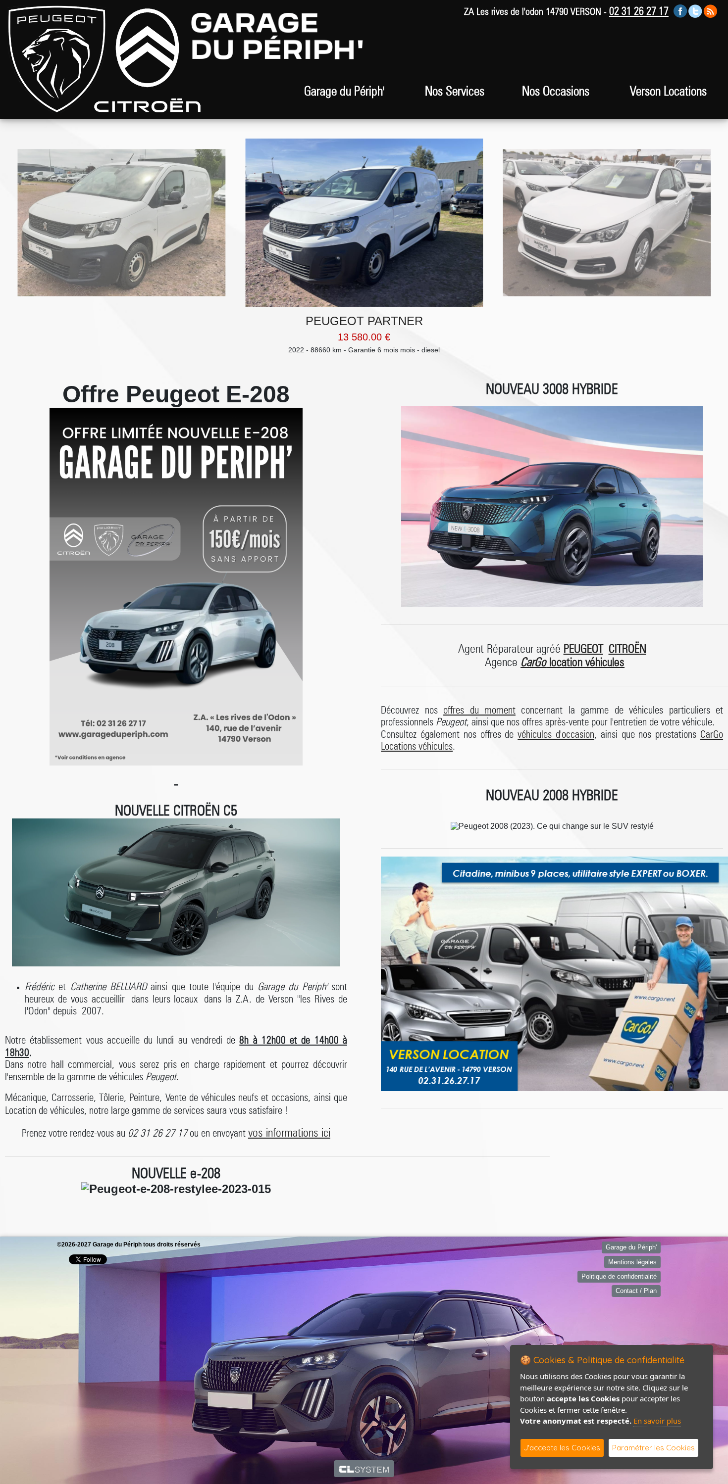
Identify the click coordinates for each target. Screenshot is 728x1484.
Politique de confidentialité (619, 1276)
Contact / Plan (636, 1290)
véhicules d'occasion (556, 733)
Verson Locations (668, 90)
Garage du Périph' (631, 1247)
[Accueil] (56, 58)
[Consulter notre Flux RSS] (710, 10)
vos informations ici (289, 1132)
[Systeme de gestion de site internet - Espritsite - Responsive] (364, 1468)
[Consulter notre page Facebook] (680, 10)
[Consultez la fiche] (121, 222)
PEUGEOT (583, 648)
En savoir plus (657, 1421)
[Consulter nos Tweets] (695, 10)
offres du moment (479, 709)
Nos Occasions (555, 90)
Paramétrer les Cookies (653, 1447)
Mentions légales (632, 1262)
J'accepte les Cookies (562, 1447)
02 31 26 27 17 (639, 10)
